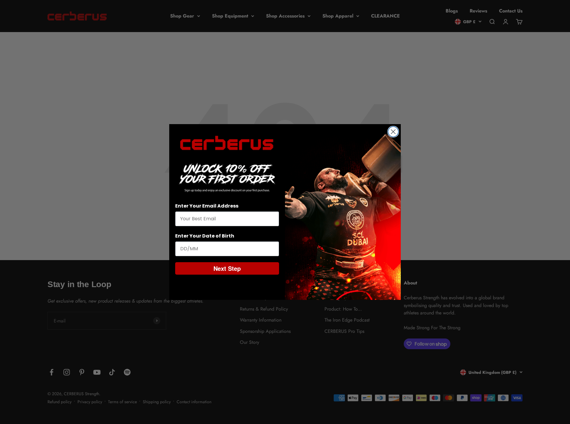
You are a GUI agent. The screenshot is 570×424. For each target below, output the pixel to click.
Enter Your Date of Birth (204, 235)
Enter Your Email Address (206, 205)
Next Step (227, 268)
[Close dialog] (393, 131)
